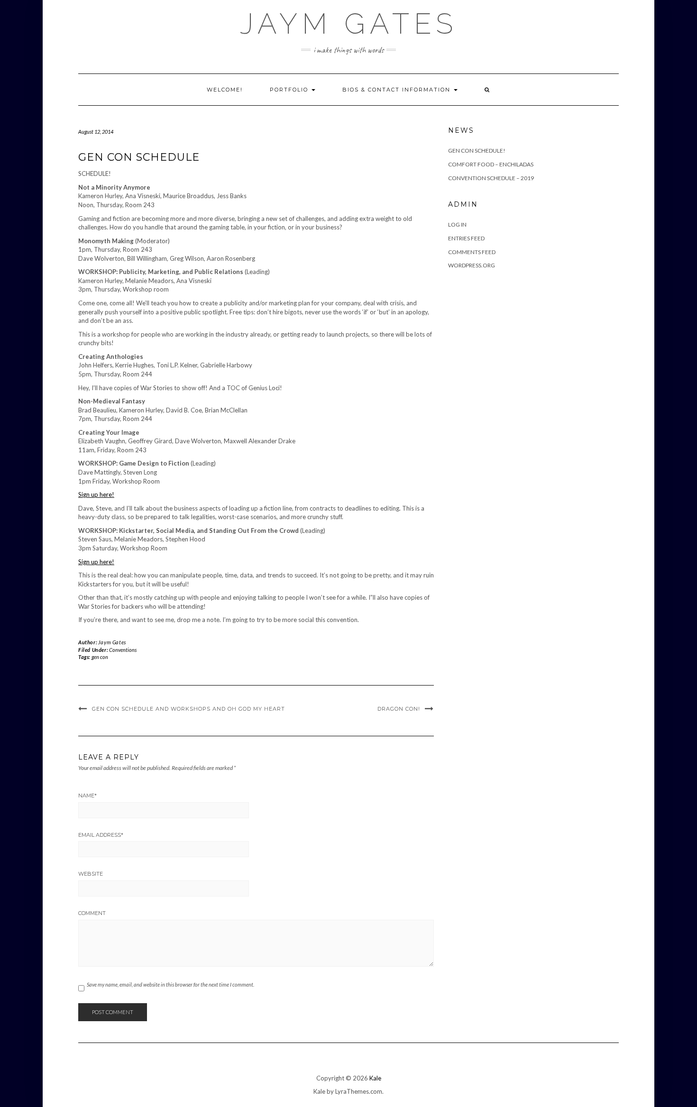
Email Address (100, 835)
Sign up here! (96, 494)
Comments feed (471, 252)
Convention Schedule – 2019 (491, 178)
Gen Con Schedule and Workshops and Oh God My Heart (188, 708)
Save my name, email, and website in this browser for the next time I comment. (170, 984)
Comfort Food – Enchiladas (490, 164)
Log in (457, 224)
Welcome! (225, 89)
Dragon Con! (398, 708)
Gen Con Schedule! (476, 150)
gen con (100, 657)
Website (90, 873)
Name (87, 795)
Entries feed (466, 238)
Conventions (123, 650)
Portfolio (290, 89)
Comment (92, 913)
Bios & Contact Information (397, 89)
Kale (375, 1078)
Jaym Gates (349, 23)
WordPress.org (471, 265)
